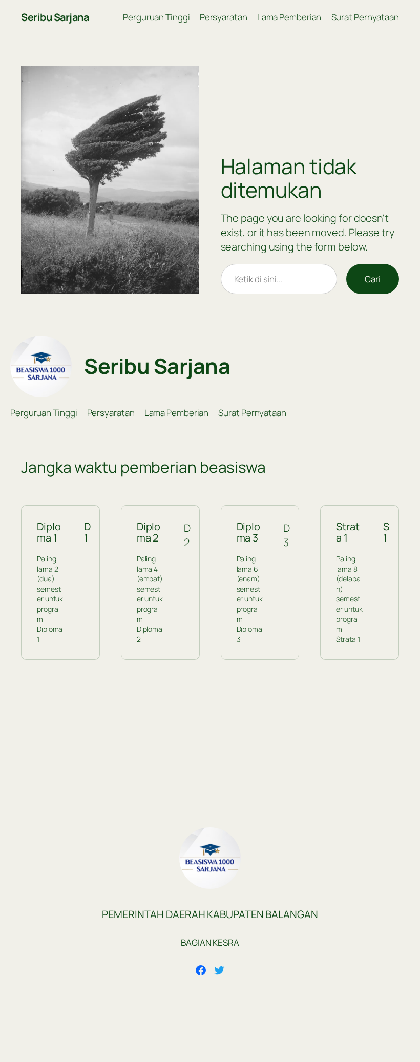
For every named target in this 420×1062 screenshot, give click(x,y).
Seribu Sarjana (55, 17)
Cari (373, 279)
